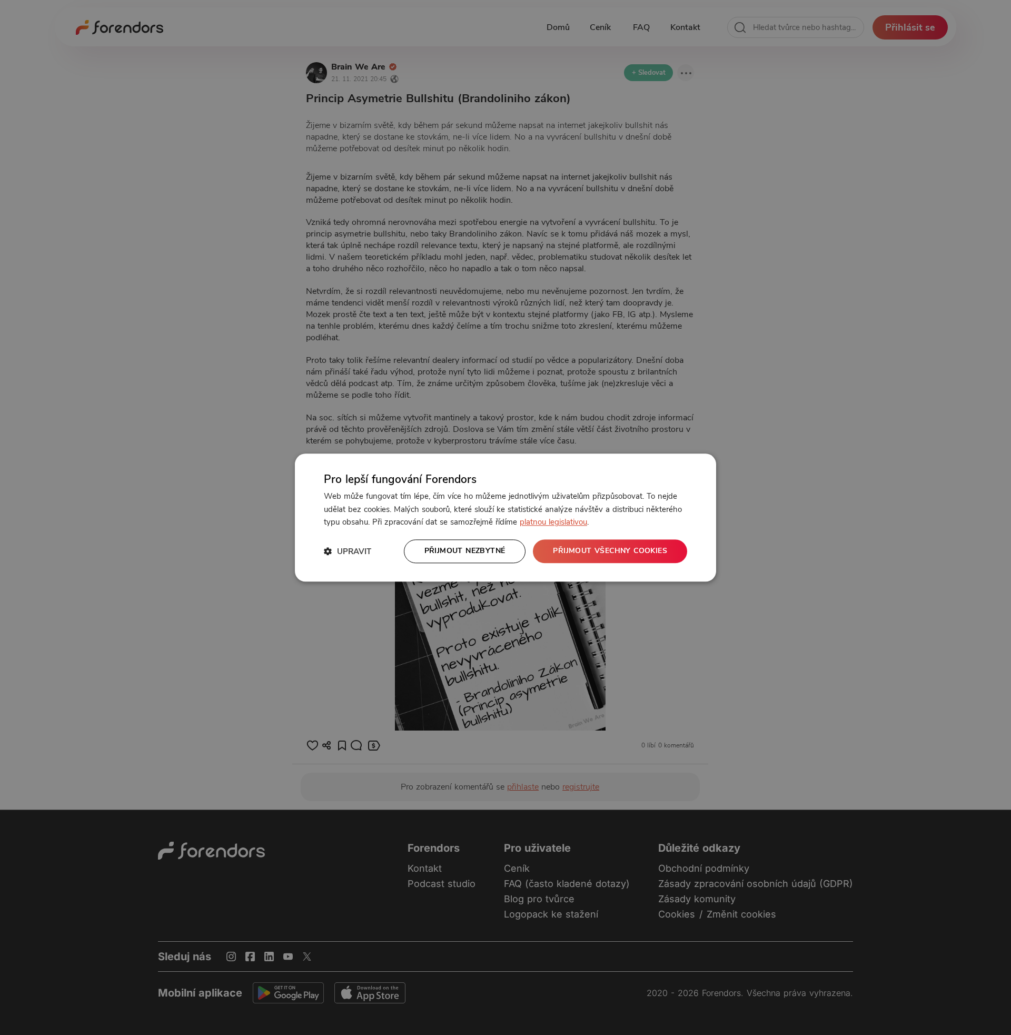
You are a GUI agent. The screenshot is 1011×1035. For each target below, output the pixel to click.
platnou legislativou (553, 522)
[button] (347, 551)
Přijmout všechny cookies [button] (610, 551)
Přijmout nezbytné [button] (465, 551)
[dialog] (505, 517)
